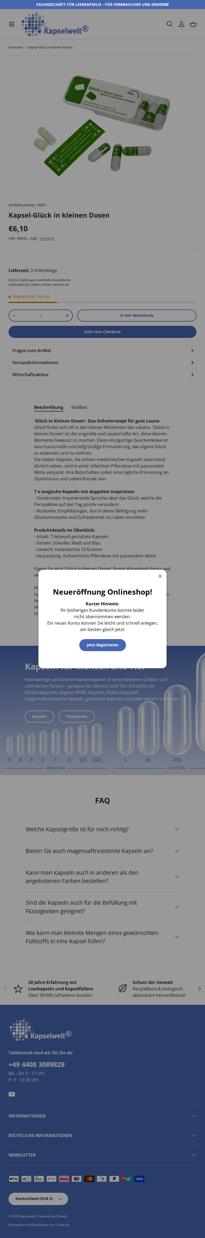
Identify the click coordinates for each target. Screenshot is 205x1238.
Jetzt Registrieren (103, 644)
